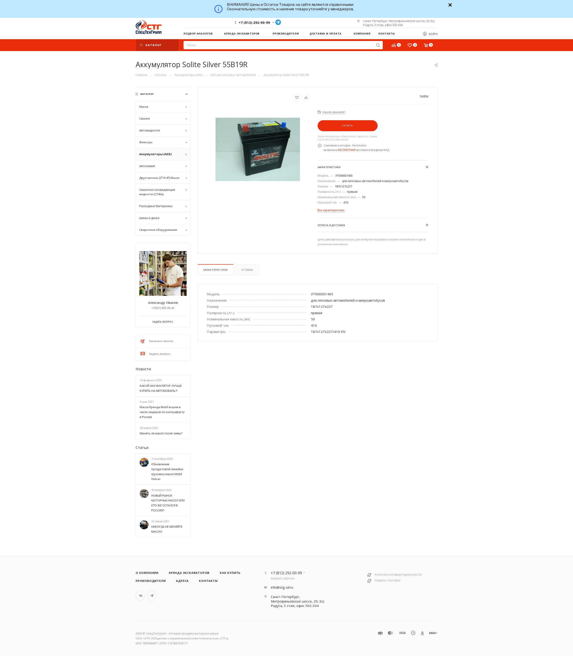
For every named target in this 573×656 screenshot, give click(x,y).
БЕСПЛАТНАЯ (346, 150)
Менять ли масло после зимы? (161, 433)
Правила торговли (387, 580)
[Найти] (378, 45)
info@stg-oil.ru (282, 587)
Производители (151, 581)
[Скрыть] (449, 4)
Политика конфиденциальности (398, 574)
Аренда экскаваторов (189, 573)
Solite (424, 96)
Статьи (142, 447)
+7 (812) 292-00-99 (254, 22)
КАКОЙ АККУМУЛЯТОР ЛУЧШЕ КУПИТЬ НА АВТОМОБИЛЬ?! (161, 388)
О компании (147, 573)
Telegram (278, 22)
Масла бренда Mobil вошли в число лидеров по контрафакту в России (162, 412)
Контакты (208, 581)
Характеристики (215, 269)
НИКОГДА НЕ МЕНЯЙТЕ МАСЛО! (166, 529)
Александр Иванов (163, 302)
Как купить (230, 573)
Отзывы (247, 269)
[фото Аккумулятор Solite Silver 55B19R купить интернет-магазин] (258, 149)
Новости (143, 369)
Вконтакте (140, 595)
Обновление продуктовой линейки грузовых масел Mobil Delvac (167, 471)
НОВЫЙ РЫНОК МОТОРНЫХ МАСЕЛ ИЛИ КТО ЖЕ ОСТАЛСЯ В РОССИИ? (168, 502)
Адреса (182, 581)
